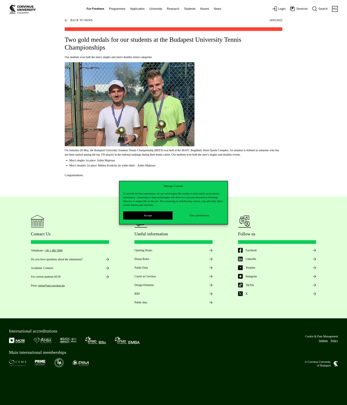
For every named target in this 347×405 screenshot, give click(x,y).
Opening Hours (143, 250)
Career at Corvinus (145, 276)
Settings (323, 340)
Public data (140, 302)
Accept (148, 215)
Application (137, 8)
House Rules (141, 258)
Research (173, 8)
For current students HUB (46, 276)
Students (189, 8)
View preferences (199, 215)
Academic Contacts (42, 268)
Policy (334, 340)
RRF (137, 293)
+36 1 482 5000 (53, 250)
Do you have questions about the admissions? (57, 259)
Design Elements (144, 285)
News (217, 8)
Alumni (204, 8)
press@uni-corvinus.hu (51, 285)
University (155, 8)
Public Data (141, 267)
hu (335, 8)
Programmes (117, 8)
